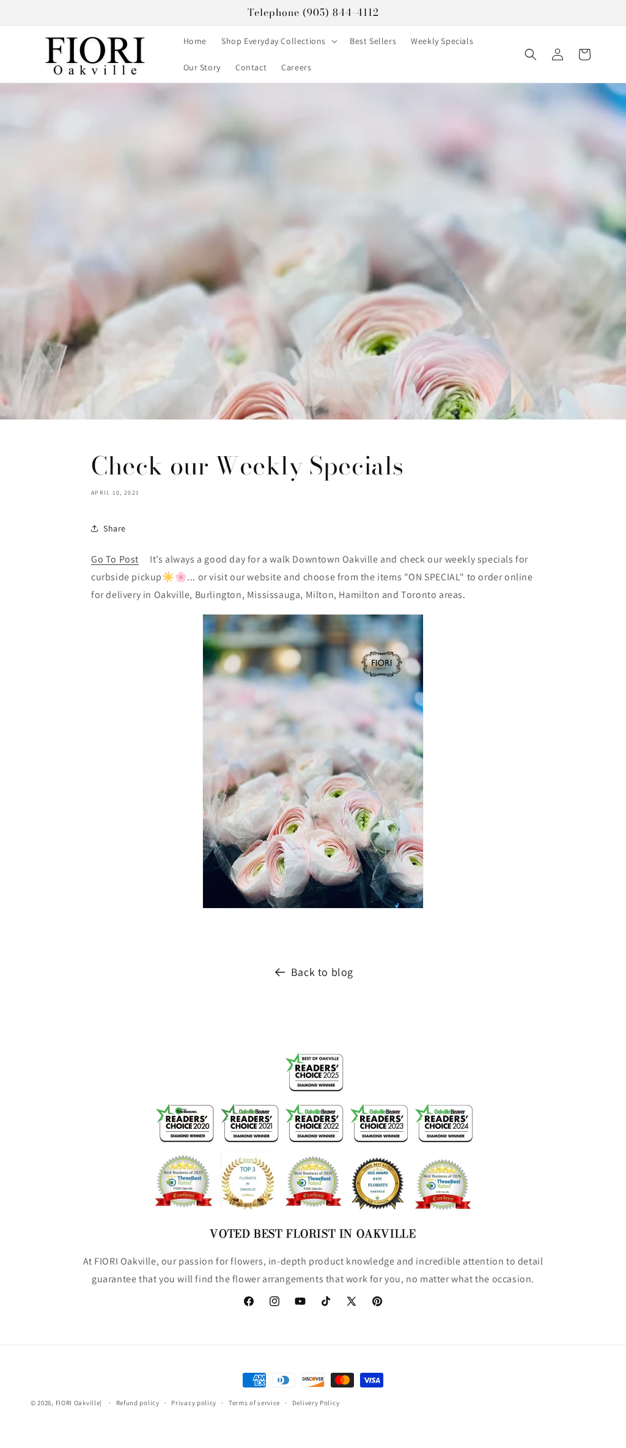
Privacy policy (193, 1402)
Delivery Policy (316, 1402)
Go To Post (115, 559)
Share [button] (114, 528)
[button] (278, 41)
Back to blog (322, 972)
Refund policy (138, 1402)
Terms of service (254, 1402)
